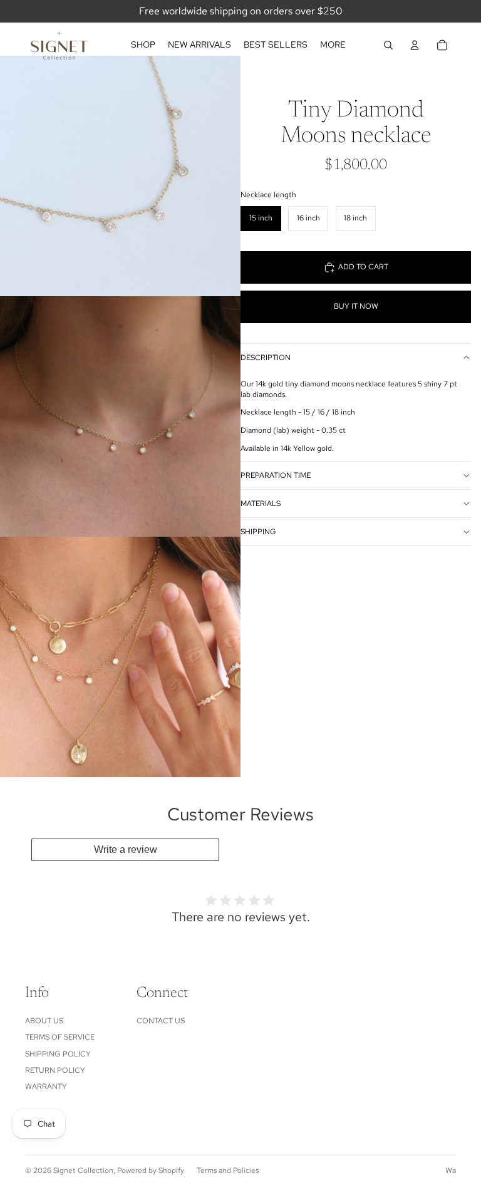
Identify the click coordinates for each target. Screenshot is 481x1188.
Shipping (258, 532)
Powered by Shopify (150, 1170)
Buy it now (356, 306)
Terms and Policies (228, 1170)
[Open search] (388, 45)
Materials (260, 503)
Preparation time (275, 475)
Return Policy (55, 1070)
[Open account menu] (414, 45)
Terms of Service (60, 1037)
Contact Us (161, 1021)
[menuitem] (333, 45)
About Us (44, 1021)
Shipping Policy (58, 1054)
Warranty (46, 1087)
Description (265, 358)
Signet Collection (83, 1170)
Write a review (125, 849)
